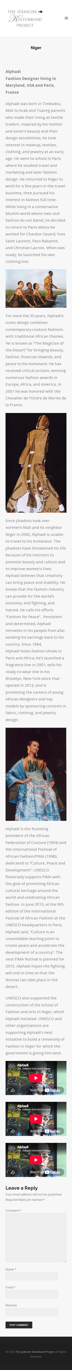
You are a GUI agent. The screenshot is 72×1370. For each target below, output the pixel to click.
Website (11, 1305)
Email (10, 1287)
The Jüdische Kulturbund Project (35, 1352)
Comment (13, 1211)
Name (11, 1269)
